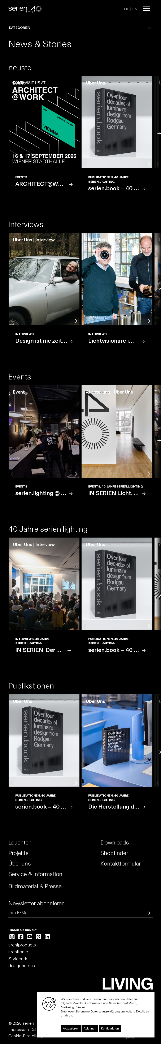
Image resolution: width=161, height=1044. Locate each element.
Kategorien (19, 28)
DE (126, 9)
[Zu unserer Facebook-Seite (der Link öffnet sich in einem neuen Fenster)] (21, 936)
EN (135, 9)
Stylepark (17, 959)
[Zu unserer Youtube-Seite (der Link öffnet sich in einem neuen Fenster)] (29, 936)
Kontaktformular (120, 863)
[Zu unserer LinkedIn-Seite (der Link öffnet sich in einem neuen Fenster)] (47, 936)
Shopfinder (114, 853)
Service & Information (35, 874)
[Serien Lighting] (25, 9)
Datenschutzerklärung (105, 1011)
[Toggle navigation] (147, 8)
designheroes (21, 966)
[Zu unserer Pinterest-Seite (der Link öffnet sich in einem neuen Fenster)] (38, 936)
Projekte (18, 853)
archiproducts (22, 945)
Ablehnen (90, 1028)
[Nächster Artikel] (158, 133)
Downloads (114, 842)
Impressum (18, 1029)
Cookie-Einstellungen (28, 1035)
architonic (18, 952)
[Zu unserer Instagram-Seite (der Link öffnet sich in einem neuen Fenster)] (12, 936)
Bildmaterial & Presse (35, 886)
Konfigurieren (110, 1028)
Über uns (19, 863)
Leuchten (20, 842)
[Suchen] (147, 912)
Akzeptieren (71, 1028)
